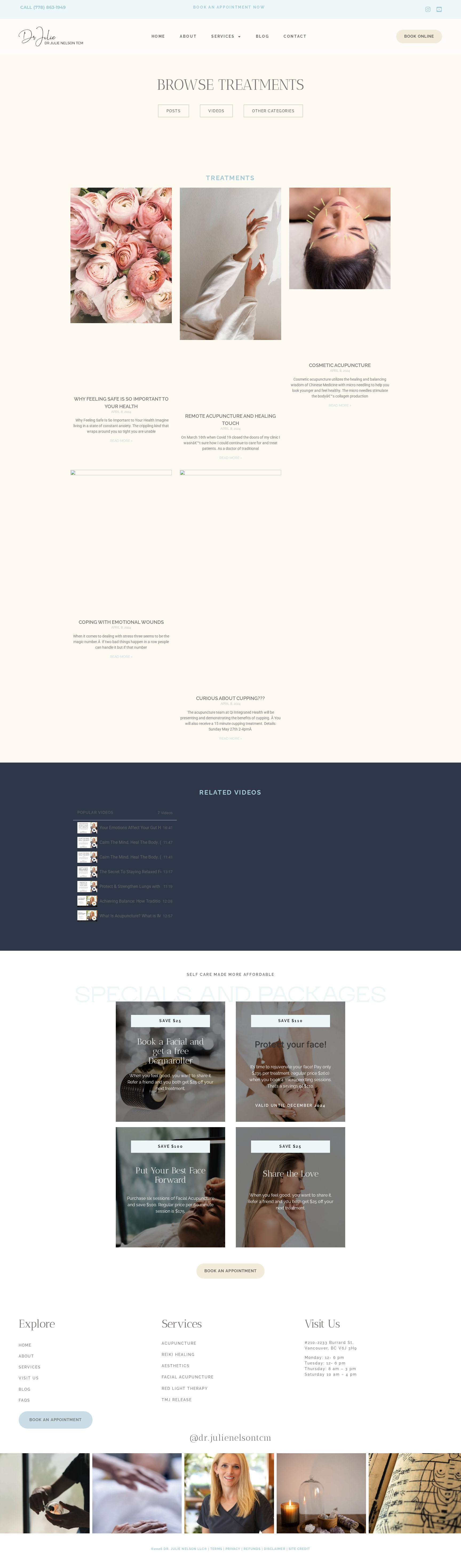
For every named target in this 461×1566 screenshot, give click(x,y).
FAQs (24, 1400)
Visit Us (29, 1378)
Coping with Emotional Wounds (121, 622)
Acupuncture (179, 1343)
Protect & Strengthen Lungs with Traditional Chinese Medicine (130, 886)
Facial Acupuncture (188, 1377)
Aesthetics (176, 1366)
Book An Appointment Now (229, 7)
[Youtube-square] (439, 9)
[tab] (125, 827)
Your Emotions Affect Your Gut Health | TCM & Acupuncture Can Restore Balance (130, 827)
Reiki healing (178, 1354)
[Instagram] (428, 9)
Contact (295, 36)
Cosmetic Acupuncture (340, 365)
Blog (262, 36)
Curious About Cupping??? (230, 698)
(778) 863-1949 (49, 7)
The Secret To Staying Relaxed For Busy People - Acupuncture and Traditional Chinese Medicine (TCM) (130, 871)
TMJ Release (177, 1400)
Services (223, 36)
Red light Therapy (185, 1388)
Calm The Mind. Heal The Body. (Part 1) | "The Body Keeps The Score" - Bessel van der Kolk (130, 842)
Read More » (121, 441)
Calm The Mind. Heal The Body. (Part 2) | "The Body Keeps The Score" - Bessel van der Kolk (130, 857)
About (188, 36)
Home (158, 36)
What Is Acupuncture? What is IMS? (130, 915)
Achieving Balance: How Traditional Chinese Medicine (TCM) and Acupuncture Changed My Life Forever (130, 901)
